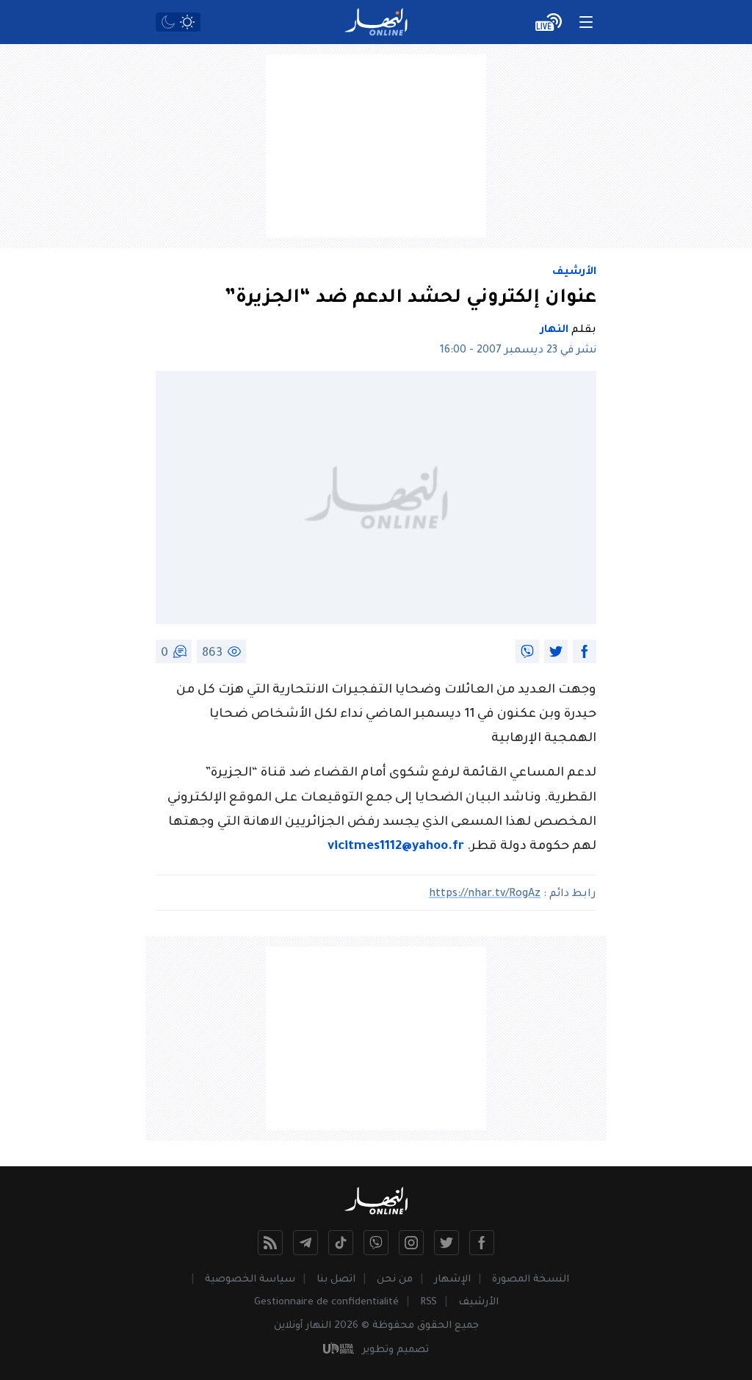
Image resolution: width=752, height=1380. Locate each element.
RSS (428, 1302)
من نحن (395, 1279)
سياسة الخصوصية (250, 1279)
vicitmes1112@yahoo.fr (396, 847)
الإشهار (452, 1279)
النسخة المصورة (530, 1279)
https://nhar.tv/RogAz (484, 894)
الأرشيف (574, 272)
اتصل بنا (336, 1279)
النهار (554, 330)
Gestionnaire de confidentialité (326, 1302)
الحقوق (434, 1326)
